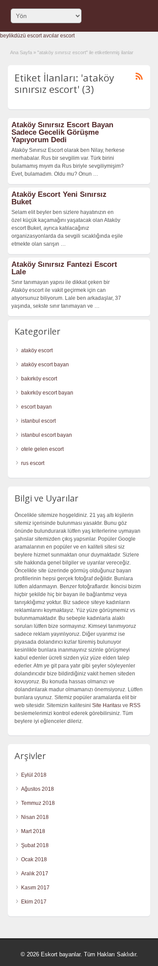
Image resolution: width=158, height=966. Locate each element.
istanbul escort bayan (46, 435)
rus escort (32, 463)
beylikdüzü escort (21, 36)
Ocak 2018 (34, 859)
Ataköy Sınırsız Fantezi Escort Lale (64, 268)
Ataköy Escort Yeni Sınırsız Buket (59, 198)
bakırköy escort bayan (47, 393)
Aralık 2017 (34, 873)
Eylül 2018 (34, 775)
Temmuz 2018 (38, 803)
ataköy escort (37, 350)
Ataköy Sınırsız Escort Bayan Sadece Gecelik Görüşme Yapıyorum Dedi (62, 132)
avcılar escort (59, 36)
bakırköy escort (39, 379)
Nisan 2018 (35, 817)
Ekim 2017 (34, 902)
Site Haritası (106, 705)
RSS (134, 705)
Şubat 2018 (35, 845)
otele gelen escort (42, 449)
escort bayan (36, 407)
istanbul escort (38, 421)
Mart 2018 (33, 831)
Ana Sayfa (21, 52)
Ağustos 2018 (37, 789)
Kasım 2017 (35, 888)
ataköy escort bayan (45, 364)
